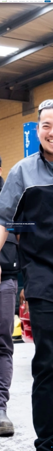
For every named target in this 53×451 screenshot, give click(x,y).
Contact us (31, 1)
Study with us (15, 1)
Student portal (40, 1)
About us (35, 1)
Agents (27, 1)
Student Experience (22, 1)
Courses (10, 1)
